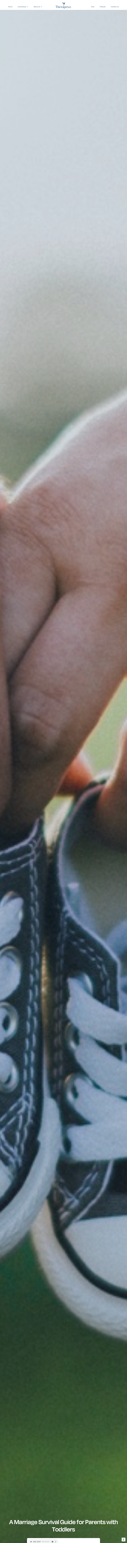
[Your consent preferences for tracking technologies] (123, 1539)
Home (10, 7)
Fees (92, 7)
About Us (37, 7)
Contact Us (115, 7)
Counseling (22, 7)
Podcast (103, 7)
